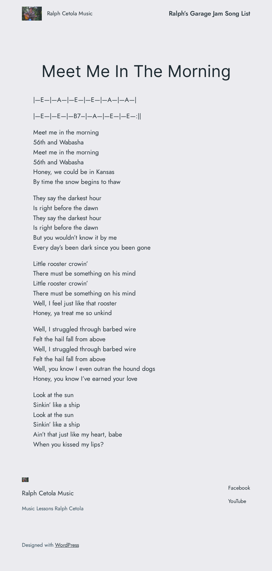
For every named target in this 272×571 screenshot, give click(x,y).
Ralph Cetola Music (70, 13)
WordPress (67, 545)
